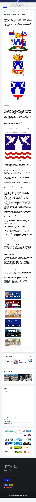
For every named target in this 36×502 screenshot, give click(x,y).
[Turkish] (11, 487)
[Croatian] (4, 487)
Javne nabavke (6, 415)
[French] (6, 487)
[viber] (6, 485)
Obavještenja (4, 7)
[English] (5, 487)
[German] (7, 487)
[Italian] (8, 487)
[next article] (31, 7)
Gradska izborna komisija (8, 423)
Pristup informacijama (7, 421)
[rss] (12, 485)
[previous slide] (30, 356)
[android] (11, 485)
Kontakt (23, 494)
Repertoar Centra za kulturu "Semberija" (10, 417)
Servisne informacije (7, 411)
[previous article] (32, 7)
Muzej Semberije (6, 419)
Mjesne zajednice (6, 393)
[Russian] (9, 487)
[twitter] (9, 485)
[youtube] (7, 485)
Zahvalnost (19, 494)
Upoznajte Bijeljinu (7, 391)
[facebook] (4, 485)
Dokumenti (6, 402)
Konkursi (5, 413)
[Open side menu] (3, 1)
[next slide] (31, 356)
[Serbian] (10, 487)
